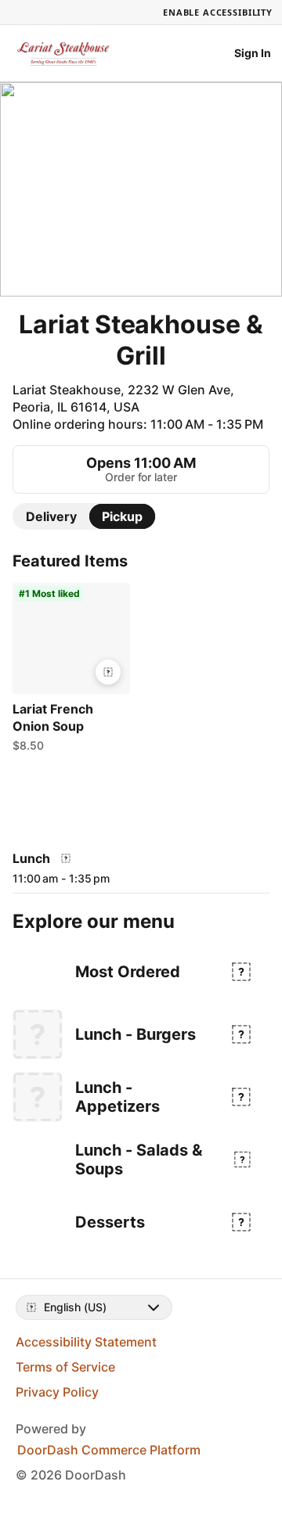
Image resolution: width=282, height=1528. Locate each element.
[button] (71, 671)
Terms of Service (65, 1367)
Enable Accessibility (218, 12)
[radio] (51, 516)
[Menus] (65, 858)
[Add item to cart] (108, 672)
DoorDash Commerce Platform (109, 1450)
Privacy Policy (57, 1392)
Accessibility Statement (86, 1342)
